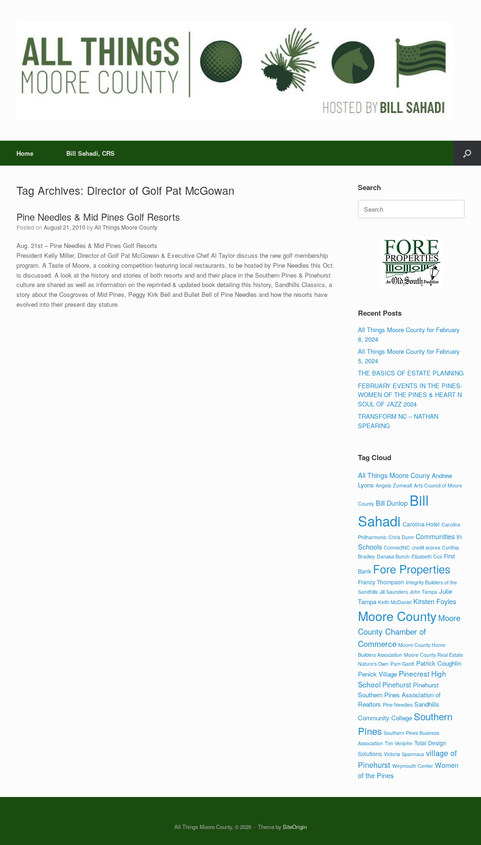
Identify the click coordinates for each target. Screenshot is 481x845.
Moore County (397, 615)
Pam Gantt (402, 663)
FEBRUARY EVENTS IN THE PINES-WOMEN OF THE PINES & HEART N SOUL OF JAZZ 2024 (410, 394)
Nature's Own (373, 663)
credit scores (426, 547)
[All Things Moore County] (234, 70)
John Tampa (423, 591)
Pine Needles (397, 704)
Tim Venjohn (398, 743)
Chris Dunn (401, 537)
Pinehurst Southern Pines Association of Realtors (399, 694)
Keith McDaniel (394, 602)
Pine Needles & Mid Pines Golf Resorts (98, 216)
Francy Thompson (381, 582)
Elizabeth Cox (426, 556)
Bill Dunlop (392, 503)
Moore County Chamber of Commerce (409, 630)
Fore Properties (411, 569)
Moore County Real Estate (433, 654)
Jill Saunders (394, 591)
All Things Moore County (125, 227)
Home (24, 153)
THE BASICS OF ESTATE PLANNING (411, 372)
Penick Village (377, 674)
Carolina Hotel (421, 524)
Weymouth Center (412, 765)
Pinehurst (396, 684)
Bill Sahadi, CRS (90, 153)
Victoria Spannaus (404, 753)
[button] (467, 153)
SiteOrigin (295, 826)
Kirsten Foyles (434, 601)
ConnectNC (397, 547)
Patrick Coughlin (438, 663)
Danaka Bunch (393, 556)
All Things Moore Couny (394, 475)
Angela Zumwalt (394, 485)
